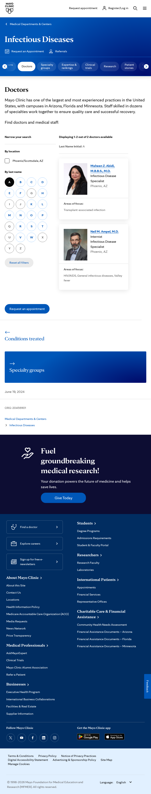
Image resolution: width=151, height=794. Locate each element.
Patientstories (129, 66)
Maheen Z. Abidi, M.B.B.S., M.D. (102, 168)
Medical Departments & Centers (31, 24)
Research (110, 66)
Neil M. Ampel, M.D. (104, 231)
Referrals (61, 51)
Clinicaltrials (90, 66)
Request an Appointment (27, 51)
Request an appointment (27, 309)
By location (12, 151)
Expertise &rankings (69, 66)
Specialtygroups (47, 66)
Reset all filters (19, 262)
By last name (13, 172)
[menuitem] (26, 66)
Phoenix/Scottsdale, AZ (28, 161)
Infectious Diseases (39, 39)
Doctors (27, 66)
